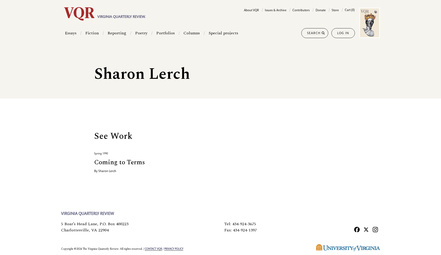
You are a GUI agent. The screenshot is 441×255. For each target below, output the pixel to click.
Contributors (301, 10)
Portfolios (165, 33)
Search (314, 33)
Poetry (141, 33)
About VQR (251, 10)
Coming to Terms (119, 162)
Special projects (223, 33)
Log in (343, 33)
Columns (192, 33)
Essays (70, 33)
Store (335, 10)
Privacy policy (173, 249)
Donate (321, 10)
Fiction (92, 33)
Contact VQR (153, 249)
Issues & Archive (275, 10)
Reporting (116, 33)
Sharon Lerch (107, 171)
